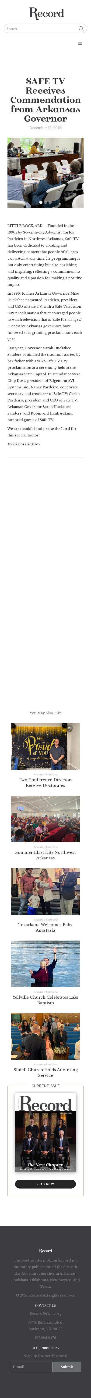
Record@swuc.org (46, 1313)
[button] (45, 43)
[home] (45, 12)
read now (45, 1183)
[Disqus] (45, 530)
